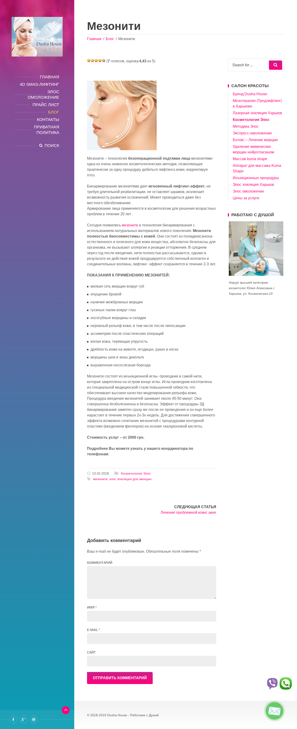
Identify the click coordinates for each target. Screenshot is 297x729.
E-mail (93, 630)
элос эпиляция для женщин (130, 479)
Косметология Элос (136, 473)
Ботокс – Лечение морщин (255, 140)
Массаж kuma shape (250, 159)
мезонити (130, 225)
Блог (53, 112)
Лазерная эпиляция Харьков (257, 113)
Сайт (91, 652)
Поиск (52, 145)
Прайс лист (45, 104)
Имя (92, 607)
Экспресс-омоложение (252, 133)
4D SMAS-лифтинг (39, 84)
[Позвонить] (285, 684)
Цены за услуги (246, 198)
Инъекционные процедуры (256, 178)
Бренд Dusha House (250, 94)
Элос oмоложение (43, 94)
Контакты (48, 119)
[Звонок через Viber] (272, 684)
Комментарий (99, 562)
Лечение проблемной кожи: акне (188, 512)
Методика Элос (246, 126)
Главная (49, 77)
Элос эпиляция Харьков (253, 185)
